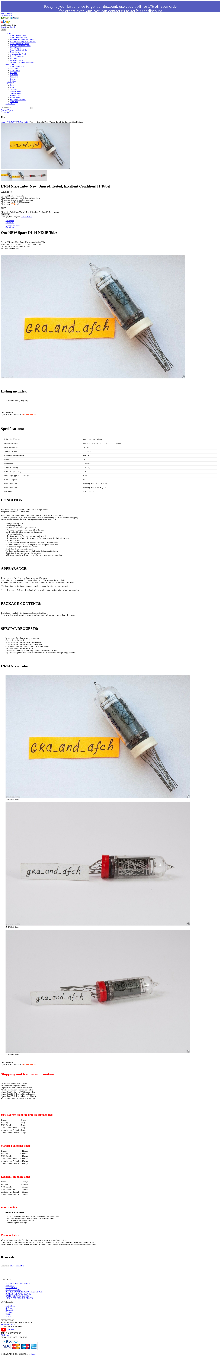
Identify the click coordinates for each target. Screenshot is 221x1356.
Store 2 (3, 27)
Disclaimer (5, 1335)
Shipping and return (13, 225)
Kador (33, 1354)
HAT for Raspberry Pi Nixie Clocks (23, 42)
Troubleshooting (16, 93)
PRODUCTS (10, 33)
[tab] (113, 221)
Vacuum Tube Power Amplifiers (21, 62)
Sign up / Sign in (7, 110)
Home (3, 122)
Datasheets (14, 75)
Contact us (14, 102)
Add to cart (5, 214)
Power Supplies (16, 48)
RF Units (13, 58)
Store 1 (12, 27)
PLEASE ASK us (29, 415)
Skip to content (6, 13)
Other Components (17, 56)
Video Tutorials (15, 91)
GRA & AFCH (6, 15)
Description (10, 221)
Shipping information (18, 100)
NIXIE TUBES (24, 122)
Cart (5, 112)
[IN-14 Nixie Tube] (35, 169)
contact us (116, 11)
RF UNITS (10, 1286)
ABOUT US (10, 104)
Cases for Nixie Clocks (18, 50)
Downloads (10, 227)
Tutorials (13, 89)
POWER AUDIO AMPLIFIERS (18, 1284)
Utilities (13, 81)
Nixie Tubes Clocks (17, 66)
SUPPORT (10, 83)
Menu (4, 29)
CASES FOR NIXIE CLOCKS (17, 1296)
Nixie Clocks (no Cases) (19, 37)
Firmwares (14, 77)
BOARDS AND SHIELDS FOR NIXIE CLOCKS (25, 1292)
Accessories (10, 223)
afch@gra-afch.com (8, 1324)
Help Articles (15, 95)
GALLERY (10, 64)
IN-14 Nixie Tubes (17, 1266)
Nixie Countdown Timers (19, 44)
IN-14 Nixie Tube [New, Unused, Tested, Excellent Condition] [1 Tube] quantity (30, 212)
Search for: (5, 108)
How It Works (15, 98)
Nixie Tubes (14, 52)
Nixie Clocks (15, 71)
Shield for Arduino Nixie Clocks (22, 40)
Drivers (13, 79)
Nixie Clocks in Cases (18, 35)
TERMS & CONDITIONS (11, 1333)
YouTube (10, 1330)
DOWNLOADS (12, 69)
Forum (12, 85)
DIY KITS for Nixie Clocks (20, 46)
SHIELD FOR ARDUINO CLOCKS (19, 1298)
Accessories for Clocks (18, 54)
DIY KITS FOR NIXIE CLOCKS (18, 1294)
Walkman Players (16, 60)
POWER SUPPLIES (13, 1290)
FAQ (12, 87)
